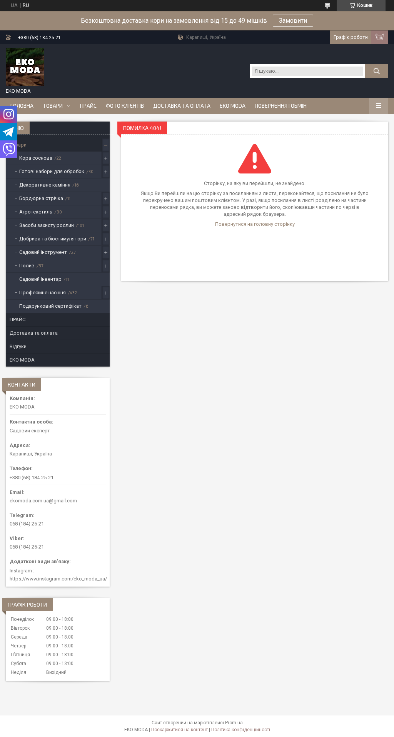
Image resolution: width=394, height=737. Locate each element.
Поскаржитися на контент (179, 729)
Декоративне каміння (44, 185)
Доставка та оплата (181, 105)
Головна (21, 105)
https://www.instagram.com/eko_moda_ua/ (58, 579)
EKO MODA (232, 105)
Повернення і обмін (281, 105)
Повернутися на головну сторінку (255, 224)
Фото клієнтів (125, 105)
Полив (27, 265)
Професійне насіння (42, 292)
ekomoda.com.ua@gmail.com (43, 501)
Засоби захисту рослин (46, 225)
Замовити (293, 20)
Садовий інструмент (43, 252)
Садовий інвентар (40, 279)
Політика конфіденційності (240, 729)
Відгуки (18, 346)
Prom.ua (234, 722)
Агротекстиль (35, 212)
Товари (53, 105)
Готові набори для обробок (51, 171)
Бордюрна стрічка (41, 198)
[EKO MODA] (25, 67)
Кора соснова (35, 158)
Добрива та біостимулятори (52, 239)
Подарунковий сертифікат (50, 306)
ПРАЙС (88, 105)
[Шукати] (376, 71)
